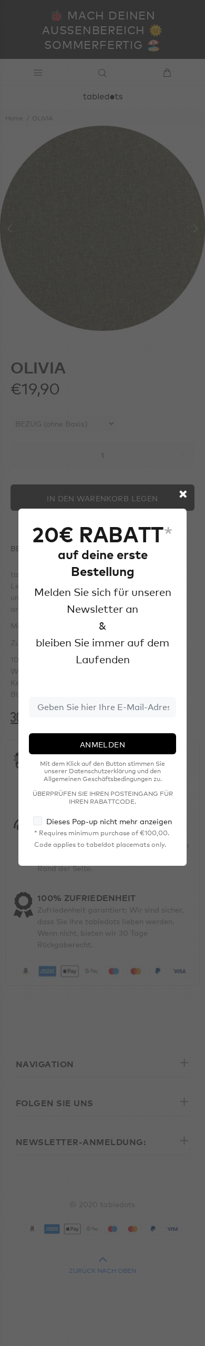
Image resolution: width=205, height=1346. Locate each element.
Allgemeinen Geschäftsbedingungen (98, 778)
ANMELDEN (102, 744)
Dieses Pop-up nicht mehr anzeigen (109, 821)
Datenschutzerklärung (102, 770)
